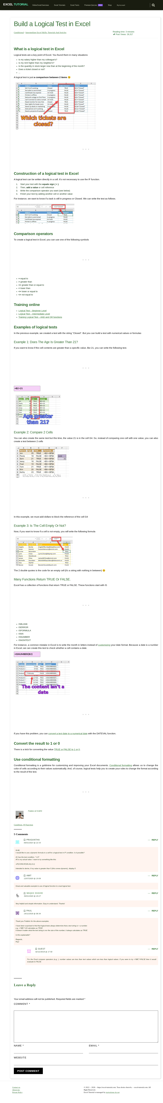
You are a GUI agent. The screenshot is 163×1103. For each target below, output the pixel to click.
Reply (155, 840)
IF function (28, 825)
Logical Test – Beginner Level (32, 311)
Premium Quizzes (90, 5)
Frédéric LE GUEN (35, 811)
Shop (110, 5)
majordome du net (113, 1092)
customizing (104, 645)
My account (121, 5)
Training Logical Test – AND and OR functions (40, 317)
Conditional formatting (120, 765)
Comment (22, 1003)
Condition (18, 825)
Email (94, 1045)
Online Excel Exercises (40, 5)
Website (20, 1057)
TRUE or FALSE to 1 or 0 (67, 749)
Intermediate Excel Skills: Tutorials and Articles (46, 32)
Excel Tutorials (59, 5)
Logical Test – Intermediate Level (34, 314)
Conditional (19, 32)
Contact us (16, 1087)
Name (19, 1045)
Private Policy (17, 1092)
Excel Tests (75, 5)
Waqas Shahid (34, 893)
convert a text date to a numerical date (67, 733)
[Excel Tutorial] (15, 4)
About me (16, 1090)
